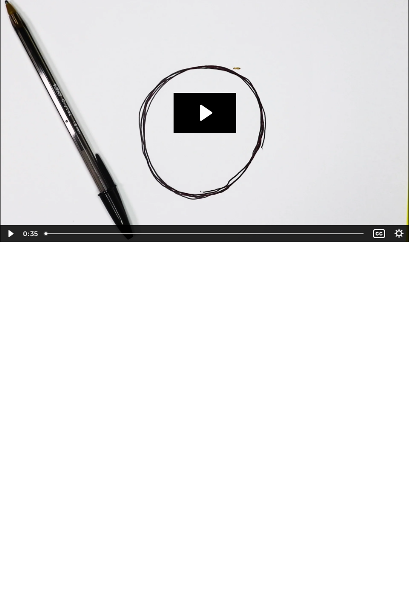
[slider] (205, 233)
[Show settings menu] (399, 233)
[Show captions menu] (379, 233)
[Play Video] (10, 233)
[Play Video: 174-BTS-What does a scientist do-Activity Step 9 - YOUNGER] (205, 113)
